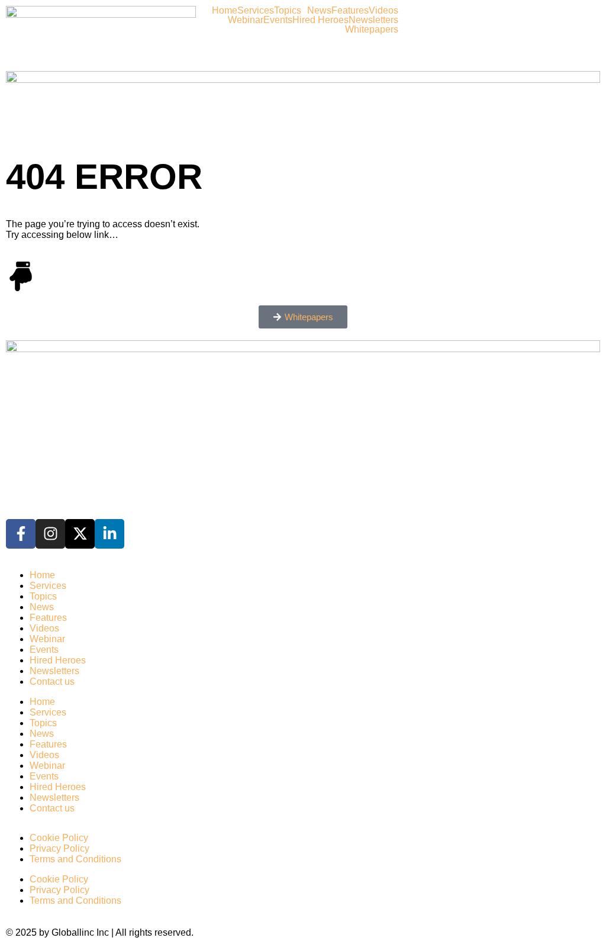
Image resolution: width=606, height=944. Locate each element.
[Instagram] (50, 534)
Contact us (52, 681)
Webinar (245, 20)
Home (224, 10)
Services (255, 10)
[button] (290, 10)
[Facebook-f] (21, 534)
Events (277, 20)
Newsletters (373, 20)
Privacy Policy (59, 848)
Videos (383, 10)
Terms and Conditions (75, 859)
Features (350, 10)
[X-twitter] (80, 534)
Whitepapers (371, 29)
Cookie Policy (59, 838)
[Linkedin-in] (109, 534)
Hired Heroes (320, 20)
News (319, 10)
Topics (287, 10)
